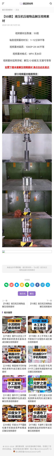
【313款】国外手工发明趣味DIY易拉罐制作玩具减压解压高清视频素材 (14, 398)
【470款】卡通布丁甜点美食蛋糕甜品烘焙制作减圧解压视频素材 (40, 427)
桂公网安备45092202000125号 (28, 452)
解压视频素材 (7, 10)
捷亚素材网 (27, 3)
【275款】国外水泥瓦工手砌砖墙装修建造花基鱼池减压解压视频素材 (14, 339)
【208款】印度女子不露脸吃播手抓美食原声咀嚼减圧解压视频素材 (14, 427)
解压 (32, 293)
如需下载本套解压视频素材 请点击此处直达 (27, 67)
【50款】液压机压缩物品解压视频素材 (13, 305)
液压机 (23, 293)
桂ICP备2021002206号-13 (41, 449)
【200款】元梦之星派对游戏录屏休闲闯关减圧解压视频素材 (40, 398)
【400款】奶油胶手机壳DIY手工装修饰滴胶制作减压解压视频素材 (40, 368)
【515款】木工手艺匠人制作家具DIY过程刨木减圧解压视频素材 (40, 339)
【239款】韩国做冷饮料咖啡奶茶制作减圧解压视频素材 (14, 368)
